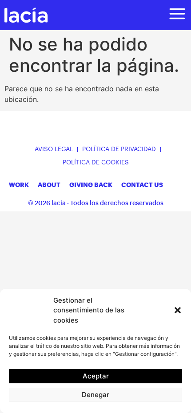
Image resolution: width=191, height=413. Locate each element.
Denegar (95, 394)
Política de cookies (96, 163)
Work (19, 185)
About (49, 185)
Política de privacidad (119, 149)
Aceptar (96, 376)
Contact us (142, 185)
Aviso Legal (54, 149)
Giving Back (90, 185)
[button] (177, 310)
